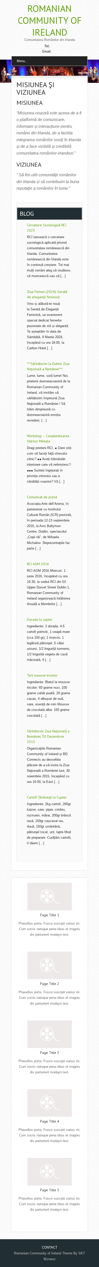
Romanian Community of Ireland (49, 20)
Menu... (22, 61)
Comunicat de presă (42, 497)
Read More (49, 945)
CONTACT (49, 1247)
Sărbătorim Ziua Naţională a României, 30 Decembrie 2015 (48, 736)
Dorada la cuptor (40, 619)
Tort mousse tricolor (42, 675)
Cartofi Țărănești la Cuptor (47, 797)
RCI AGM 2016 (38, 564)
